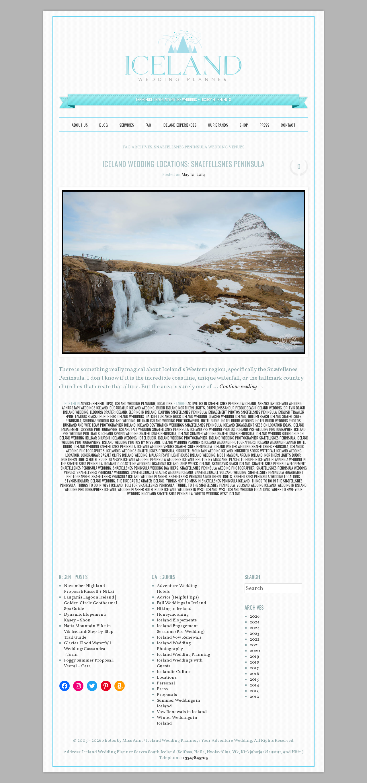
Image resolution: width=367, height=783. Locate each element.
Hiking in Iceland (174, 609)
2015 (254, 680)
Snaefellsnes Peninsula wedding (85, 468)
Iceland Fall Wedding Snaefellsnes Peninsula (154, 429)
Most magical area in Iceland (240, 455)
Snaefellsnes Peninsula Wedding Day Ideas (145, 468)
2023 (254, 634)
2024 (255, 628)
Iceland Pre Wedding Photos (212, 429)
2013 (254, 691)
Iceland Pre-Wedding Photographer (264, 429)
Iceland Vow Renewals (179, 638)
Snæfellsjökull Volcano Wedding (220, 472)
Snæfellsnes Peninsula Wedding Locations (267, 476)
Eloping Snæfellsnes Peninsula (182, 412)
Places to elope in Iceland (249, 459)
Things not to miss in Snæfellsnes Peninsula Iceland (208, 481)
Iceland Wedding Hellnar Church (84, 438)
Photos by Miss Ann (211, 459)
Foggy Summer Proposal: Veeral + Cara (89, 663)
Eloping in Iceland (143, 412)
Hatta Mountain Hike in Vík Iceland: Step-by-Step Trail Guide (88, 632)
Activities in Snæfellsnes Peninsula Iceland (222, 403)
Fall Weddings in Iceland (181, 603)
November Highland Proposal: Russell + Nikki (89, 589)
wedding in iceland (292, 485)
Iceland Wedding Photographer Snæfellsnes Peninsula (252, 438)
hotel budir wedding (237, 420)
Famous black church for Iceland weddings (109, 416)
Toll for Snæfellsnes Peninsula (149, 485)
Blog (103, 125)
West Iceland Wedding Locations (244, 489)
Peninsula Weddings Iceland (172, 459)
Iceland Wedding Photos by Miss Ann (131, 442)
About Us (80, 125)
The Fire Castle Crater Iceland (140, 481)
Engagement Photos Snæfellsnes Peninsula (242, 412)
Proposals (167, 695)
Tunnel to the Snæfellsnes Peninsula (205, 485)
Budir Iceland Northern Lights (180, 408)
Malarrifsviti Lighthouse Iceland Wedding (182, 455)
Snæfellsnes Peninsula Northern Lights (200, 476)
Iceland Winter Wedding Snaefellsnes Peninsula (251, 446)
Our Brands (218, 125)
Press (264, 125)
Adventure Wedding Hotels (177, 589)
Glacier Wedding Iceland (227, 416)
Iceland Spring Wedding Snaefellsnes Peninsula (138, 433)
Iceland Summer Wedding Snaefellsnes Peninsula (216, 433)
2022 (254, 640)
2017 (254, 668)
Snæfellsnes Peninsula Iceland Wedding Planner (129, 476)
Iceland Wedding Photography (174, 646)
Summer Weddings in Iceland (178, 703)
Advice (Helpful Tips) (97, 403)
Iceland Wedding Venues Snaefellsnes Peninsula (174, 446)
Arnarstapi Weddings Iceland (85, 408)
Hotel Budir (210, 420)
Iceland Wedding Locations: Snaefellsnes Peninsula (183, 163)
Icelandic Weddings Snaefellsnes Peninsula (140, 451)
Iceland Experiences (179, 125)
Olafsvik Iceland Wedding (129, 459)
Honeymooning (173, 615)
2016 (254, 674)
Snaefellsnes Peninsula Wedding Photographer (217, 468)
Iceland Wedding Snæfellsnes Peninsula (105, 446)
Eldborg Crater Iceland (108, 412)
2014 (254, 685)
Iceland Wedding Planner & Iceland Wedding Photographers (209, 442)
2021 (254, 645)
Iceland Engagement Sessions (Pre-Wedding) (180, 629)
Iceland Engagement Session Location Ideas (257, 425)
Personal (166, 683)
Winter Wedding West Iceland (217, 494)
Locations (165, 403)
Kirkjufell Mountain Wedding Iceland (204, 451)
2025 (254, 622)
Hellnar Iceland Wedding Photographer (168, 420)
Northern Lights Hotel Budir (84, 459)
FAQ (148, 125)
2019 (254, 657)
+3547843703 (195, 758)
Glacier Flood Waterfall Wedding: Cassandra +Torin (87, 649)
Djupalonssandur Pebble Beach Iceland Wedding (244, 408)
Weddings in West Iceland (197, 489)
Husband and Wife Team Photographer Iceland (99, 425)
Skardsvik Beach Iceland (231, 463)
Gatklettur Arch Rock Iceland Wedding (176, 416)
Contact (288, 125)
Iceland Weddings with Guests (180, 663)
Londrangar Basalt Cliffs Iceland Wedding (114, 455)
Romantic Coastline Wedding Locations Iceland (141, 463)
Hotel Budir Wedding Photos (278, 420)
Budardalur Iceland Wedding (132, 408)
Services (126, 125)
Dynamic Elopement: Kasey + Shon (85, 617)
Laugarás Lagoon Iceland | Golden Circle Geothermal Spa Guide (90, 603)
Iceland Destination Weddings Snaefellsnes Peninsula (179, 425)
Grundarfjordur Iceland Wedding (109, 420)
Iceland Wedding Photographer (182, 438)
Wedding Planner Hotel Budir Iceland (147, 489)
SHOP (243, 125)
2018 (254, 663)
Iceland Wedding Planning (135, 403)
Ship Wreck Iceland (195, 463)
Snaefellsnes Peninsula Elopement (279, 463)
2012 (254, 697)
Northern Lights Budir (282, 455)
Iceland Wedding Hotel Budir (134, 438)
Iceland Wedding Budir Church (280, 433)
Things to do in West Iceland (100, 485)
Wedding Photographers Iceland (90, 489)
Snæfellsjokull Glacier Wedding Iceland (162, 472)
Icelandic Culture (174, 672)
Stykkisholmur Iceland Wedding (90, 481)
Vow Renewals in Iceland (182, 712)
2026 (254, 617)
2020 (255, 651)
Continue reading (241, 387)
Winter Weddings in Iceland (177, 721)
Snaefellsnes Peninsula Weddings (103, 472)
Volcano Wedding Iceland (256, 485)
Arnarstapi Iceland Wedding (280, 403)
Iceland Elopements (177, 620)
